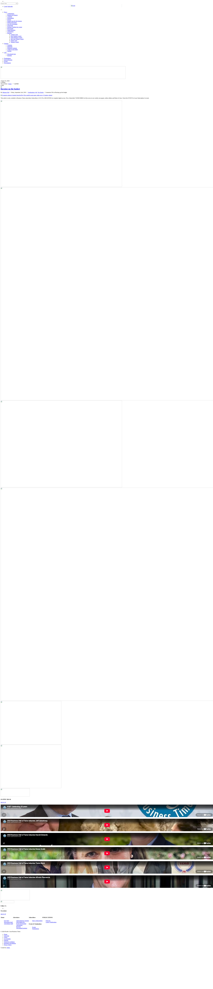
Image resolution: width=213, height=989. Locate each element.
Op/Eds (9, 51)
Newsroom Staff (8, 922)
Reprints (9, 55)
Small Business (11, 30)
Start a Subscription (37, 920)
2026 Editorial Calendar (22, 920)
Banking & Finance (12, 15)
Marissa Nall (6, 92)
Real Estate (10, 28)
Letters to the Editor (12, 49)
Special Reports (8, 60)
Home (10, 84)
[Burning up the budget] (26, 95)
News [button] (5, 12)
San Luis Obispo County (17, 39)
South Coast (14, 40)
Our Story (6, 920)
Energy (9, 19)
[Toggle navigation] (1, 9)
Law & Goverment (12, 24)
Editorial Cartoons (12, 48)
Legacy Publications (51, 922)
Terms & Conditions (9, 942)
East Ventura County (16, 36)
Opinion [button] (6, 43)
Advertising (19, 925)
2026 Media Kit (20, 922)
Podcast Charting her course (14, 27)
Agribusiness (10, 13)
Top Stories (41, 92)
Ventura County (15, 42)
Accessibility (7, 939)
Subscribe (10, 6)
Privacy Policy (8, 945)
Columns (9, 16)
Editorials (9, 46)
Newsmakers (7, 63)
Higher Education (12, 22)
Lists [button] (5, 52)
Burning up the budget (10, 89)
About (5, 937)
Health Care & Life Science (14, 21)
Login (5, 6)
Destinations (10, 18)
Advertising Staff (8, 923)
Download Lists (11, 54)
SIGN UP (3, 802)
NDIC (8, 947)
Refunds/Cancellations (10, 943)
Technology (10, 31)
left (36, 92)
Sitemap (6, 940)
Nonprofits (10, 25)
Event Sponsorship (21, 923)
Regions (9, 33)
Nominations (7, 58)
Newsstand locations (21, 928)
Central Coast (14, 34)
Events (6, 61)
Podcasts (48, 920)
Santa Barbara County (16, 37)
